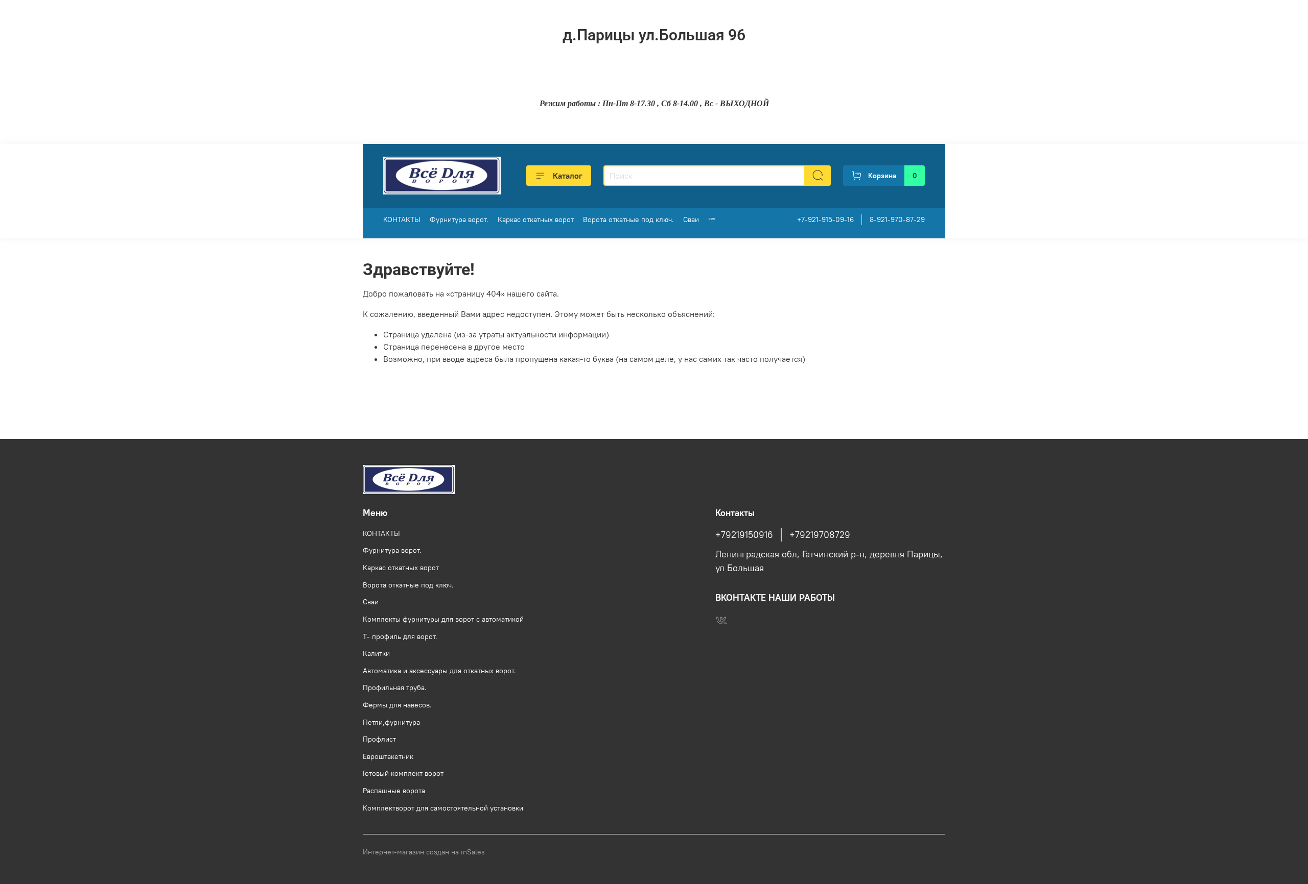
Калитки (376, 653)
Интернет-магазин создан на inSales (424, 851)
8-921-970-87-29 (897, 219)
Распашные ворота (394, 790)
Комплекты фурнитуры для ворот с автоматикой (443, 619)
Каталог (567, 175)
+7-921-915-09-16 (825, 219)
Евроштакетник (388, 756)
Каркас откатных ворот (536, 219)
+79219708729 (819, 535)
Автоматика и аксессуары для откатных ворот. (439, 670)
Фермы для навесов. (397, 704)
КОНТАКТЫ (402, 219)
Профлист (379, 739)
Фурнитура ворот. (459, 219)
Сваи (691, 219)
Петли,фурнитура (391, 722)
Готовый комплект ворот (403, 773)
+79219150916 (744, 535)
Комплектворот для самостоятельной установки (443, 808)
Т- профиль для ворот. (400, 636)
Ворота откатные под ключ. (628, 219)
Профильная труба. (395, 687)
